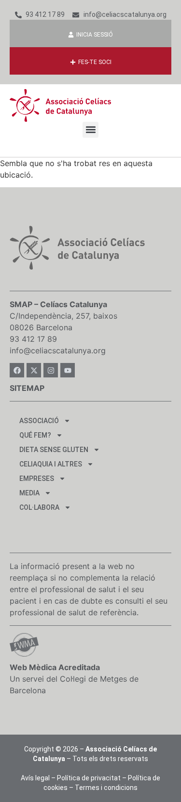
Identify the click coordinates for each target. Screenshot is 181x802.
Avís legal (35, 778)
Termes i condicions (106, 787)
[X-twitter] (34, 370)
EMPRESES (36, 478)
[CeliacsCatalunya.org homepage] (60, 105)
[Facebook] (17, 370)
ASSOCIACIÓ (39, 421)
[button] (90, 130)
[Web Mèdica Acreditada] (24, 645)
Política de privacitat (89, 778)
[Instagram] (50, 370)
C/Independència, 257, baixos (63, 316)
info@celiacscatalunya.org (58, 350)
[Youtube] (67, 370)
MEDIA (29, 493)
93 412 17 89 (33, 339)
